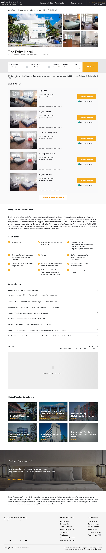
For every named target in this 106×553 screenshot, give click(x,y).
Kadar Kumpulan (93, 527)
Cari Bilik (90, 66)
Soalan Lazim (64, 524)
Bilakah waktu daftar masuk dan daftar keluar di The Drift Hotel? (34, 307)
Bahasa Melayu (76, 3)
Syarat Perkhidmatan (67, 529)
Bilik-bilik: (56, 64)
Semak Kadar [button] (87, 96)
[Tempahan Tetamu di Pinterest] (21, 540)
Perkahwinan (92, 529)
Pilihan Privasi (92, 535)
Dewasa (66, 64)
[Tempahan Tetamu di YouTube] (25, 540)
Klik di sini (41, 504)
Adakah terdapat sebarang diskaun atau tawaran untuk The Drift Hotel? (37, 330)
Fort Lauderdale (40, 10)
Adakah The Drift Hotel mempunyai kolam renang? (28, 313)
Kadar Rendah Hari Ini (87, 101)
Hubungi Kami (92, 521)
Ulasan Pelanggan (66, 527)
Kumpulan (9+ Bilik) (46, 3)
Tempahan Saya (60, 3)
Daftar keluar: (35, 64)
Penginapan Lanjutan (95, 532)
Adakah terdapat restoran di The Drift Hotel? (26, 319)
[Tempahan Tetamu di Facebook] (6, 540)
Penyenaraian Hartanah (68, 538)
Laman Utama (12, 10)
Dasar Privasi (64, 532)
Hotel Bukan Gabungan (67, 541)
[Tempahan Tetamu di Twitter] (10, 540)
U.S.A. (32, 10)
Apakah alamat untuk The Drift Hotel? (23, 290)
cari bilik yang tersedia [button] (53, 198)
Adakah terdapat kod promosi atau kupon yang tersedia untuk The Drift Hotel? (39, 336)
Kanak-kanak (76, 65)
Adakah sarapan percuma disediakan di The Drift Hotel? (30, 324)
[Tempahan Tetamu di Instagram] (15, 540)
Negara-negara (23, 10)
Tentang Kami (64, 521)
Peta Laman (64, 535)
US (97, 348)
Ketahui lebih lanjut (15, 480)
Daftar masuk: (14, 64)
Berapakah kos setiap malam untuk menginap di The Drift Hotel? (33, 302)
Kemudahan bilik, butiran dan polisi (49, 106)
